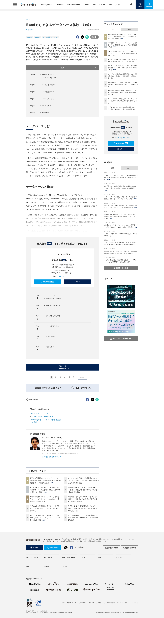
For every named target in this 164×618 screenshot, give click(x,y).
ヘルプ (63, 603)
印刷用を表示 (34, 399)
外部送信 (135, 603)
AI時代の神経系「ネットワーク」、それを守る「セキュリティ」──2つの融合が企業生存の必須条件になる (44, 498)
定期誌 (46, 566)
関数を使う (45, 112)
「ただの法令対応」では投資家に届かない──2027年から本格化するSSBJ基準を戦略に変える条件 (121, 261)
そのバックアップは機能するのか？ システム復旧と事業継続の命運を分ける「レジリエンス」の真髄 (120, 198)
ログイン (78, 282)
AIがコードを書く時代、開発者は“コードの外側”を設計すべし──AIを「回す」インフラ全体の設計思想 (45, 517)
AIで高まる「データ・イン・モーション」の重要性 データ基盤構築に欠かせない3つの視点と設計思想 (45, 489)
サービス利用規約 (109, 603)
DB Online (59, 4)
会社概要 (99, 603)
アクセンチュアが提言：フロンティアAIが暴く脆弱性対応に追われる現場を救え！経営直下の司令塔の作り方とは (121, 177)
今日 (112, 30)
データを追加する (48, 98)
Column (37, 37)
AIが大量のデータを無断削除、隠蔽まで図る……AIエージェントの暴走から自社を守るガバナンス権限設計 (121, 187)
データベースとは (48, 74)
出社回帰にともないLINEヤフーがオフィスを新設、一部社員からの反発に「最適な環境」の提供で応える (83, 498)
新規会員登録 (48, 282)
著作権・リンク (71, 603)
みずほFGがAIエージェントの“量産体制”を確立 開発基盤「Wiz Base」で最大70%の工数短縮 (83, 517)
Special (29, 37)
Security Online (46, 4)
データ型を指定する (49, 92)
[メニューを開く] (15, 4)
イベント (102, 4)
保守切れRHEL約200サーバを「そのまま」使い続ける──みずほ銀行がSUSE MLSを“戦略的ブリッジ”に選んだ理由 (45, 480)
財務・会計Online (73, 4)
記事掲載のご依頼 (111, 548)
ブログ (117, 4)
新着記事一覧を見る (121, 268)
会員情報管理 (82, 603)
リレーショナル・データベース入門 (43, 416)
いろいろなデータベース (39, 413)
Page (32, 85)
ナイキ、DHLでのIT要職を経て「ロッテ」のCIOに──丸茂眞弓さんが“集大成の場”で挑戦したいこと (82, 508)
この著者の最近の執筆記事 (51, 457)
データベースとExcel (49, 78)
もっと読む (33, 422)
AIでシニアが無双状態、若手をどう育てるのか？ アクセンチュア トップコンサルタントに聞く (45, 508)
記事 (94, 4)
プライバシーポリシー (123, 603)
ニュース (86, 4)
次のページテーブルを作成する (62, 367)
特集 (110, 4)
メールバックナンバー (64, 276)
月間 (129, 30)
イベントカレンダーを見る (122, 338)
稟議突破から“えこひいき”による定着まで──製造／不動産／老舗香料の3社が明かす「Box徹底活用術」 (82, 489)
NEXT (82, 377)
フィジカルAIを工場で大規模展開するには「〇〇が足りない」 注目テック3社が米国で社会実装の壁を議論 (83, 480)
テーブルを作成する (49, 85)
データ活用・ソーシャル (50, 37)
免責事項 (91, 603)
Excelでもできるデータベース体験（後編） (46, 420)
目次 (62, 68)
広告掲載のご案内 (129, 548)
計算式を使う (46, 105)
